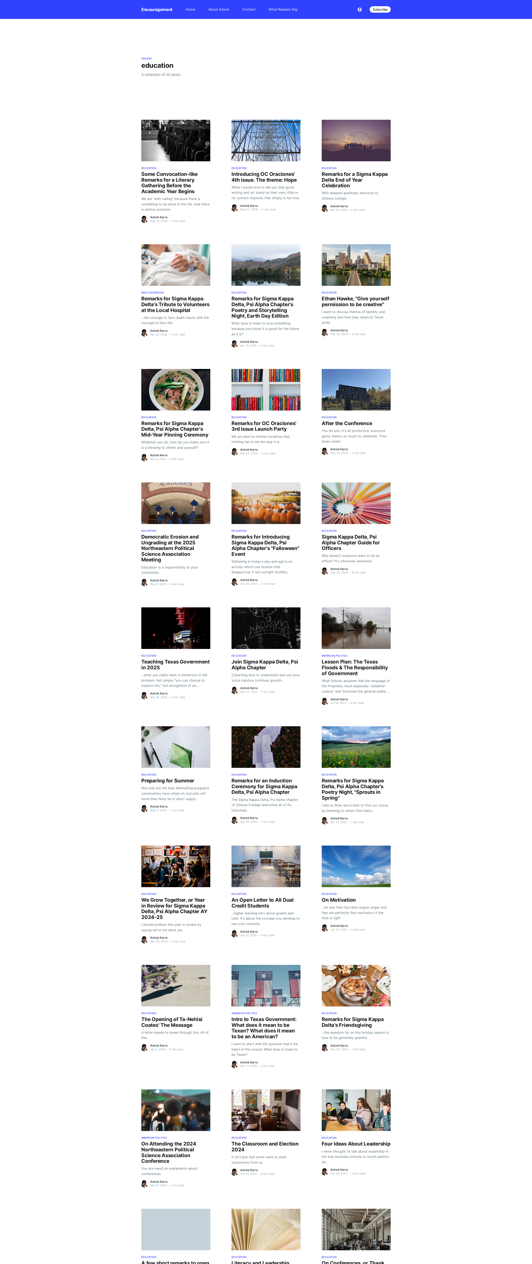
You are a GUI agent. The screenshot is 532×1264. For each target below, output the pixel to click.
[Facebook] (360, 9)
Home (190, 9)
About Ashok (218, 9)
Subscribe (380, 9)
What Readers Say (283, 9)
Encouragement (156, 9)
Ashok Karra (158, 217)
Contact (249, 9)
